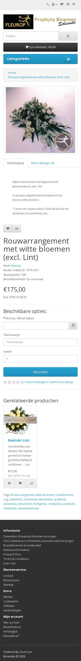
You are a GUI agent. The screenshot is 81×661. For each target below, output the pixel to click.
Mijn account (11, 622)
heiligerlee (40, 504)
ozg (5, 499)
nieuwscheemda (28, 508)
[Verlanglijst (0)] (61, 4)
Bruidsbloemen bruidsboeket (22, 545)
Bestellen (40, 372)
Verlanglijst (10, 631)
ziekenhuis (16, 499)
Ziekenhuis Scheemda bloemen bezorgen (29, 536)
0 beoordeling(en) (36, 382)
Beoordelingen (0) (42, 163)
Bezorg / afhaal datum (20, 318)
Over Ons (9, 563)
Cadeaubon (10, 601)
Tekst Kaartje (11, 335)
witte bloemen (45, 495)
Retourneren (11, 580)
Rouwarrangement (22, 495)
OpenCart (25, 652)
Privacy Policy (11, 554)
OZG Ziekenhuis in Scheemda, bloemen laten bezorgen (38, 541)
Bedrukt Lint (18, 440)
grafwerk (60, 499)
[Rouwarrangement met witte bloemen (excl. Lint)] (40, 120)
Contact (8, 576)
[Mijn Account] (54, 4)
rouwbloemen (64, 495)
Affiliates (8, 606)
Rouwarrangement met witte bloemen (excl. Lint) (38, 77)
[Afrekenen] (73, 4)
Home (12, 73)
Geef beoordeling (61, 382)
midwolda (54, 504)
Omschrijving (15, 163)
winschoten (46, 499)
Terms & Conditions (16, 559)
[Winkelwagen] (67, 4)
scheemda (30, 499)
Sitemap (8, 585)
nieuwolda (10, 508)
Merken (8, 597)
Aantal (7, 351)
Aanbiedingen (12, 610)
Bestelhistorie (12, 627)
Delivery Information (16, 550)
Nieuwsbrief (11, 636)
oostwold (69, 504)
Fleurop (16, 266)
